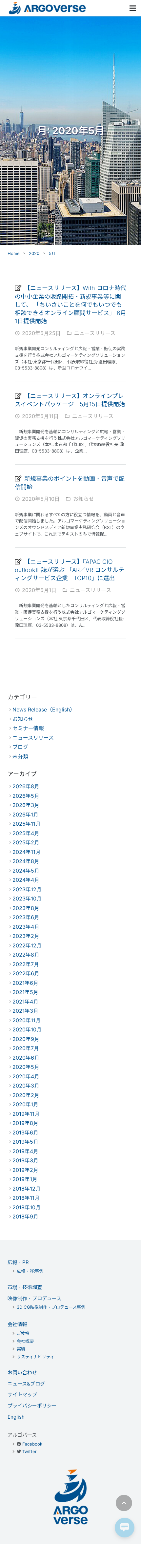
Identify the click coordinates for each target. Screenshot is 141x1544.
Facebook (32, 1444)
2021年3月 (25, 1010)
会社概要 (25, 1341)
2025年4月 (25, 833)
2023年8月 (25, 908)
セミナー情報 (28, 728)
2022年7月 (25, 964)
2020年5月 (25, 1067)
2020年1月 (25, 1104)
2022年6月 (25, 973)
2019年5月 (25, 1141)
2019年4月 (25, 1151)
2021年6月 (25, 983)
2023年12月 (27, 889)
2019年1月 (24, 1179)
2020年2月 (25, 1095)
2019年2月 (25, 1170)
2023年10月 (27, 898)
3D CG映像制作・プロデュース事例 (51, 1307)
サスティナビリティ (35, 1356)
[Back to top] (124, 1503)
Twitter (29, 1451)
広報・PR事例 (30, 1271)
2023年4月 (25, 926)
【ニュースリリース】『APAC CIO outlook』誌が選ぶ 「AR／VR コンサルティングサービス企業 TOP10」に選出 (69, 570)
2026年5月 (25, 796)
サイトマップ (22, 1394)
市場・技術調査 (25, 1287)
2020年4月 (25, 1076)
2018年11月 (26, 1198)
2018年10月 (26, 1207)
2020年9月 (25, 1039)
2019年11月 (26, 1113)
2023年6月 (25, 917)
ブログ (20, 747)
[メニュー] (133, 8)
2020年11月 (26, 1020)
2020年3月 (25, 1085)
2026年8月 (25, 786)
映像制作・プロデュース (34, 1298)
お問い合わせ (22, 1372)
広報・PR (18, 1262)
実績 (21, 1348)
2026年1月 (25, 814)
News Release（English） (43, 709)
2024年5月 (25, 870)
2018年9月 (25, 1216)
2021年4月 (25, 1001)
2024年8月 (25, 861)
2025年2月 (25, 842)
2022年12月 (27, 945)
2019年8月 (25, 1123)
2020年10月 (27, 1029)
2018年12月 (26, 1188)
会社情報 (17, 1324)
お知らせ (83, 499)
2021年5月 (25, 992)
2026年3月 (25, 805)
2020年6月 (25, 1057)
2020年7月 (25, 1048)
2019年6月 (25, 1132)
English (16, 1417)
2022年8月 (25, 954)
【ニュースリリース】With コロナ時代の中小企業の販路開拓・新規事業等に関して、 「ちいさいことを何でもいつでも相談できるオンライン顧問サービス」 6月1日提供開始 (70, 305)
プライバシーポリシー (32, 1406)
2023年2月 (25, 936)
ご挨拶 (23, 1333)
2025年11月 (26, 823)
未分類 (20, 756)
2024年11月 (26, 852)
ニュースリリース (94, 333)
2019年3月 (25, 1160)
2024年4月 (25, 880)
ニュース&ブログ (26, 1384)
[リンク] (47, 8)
